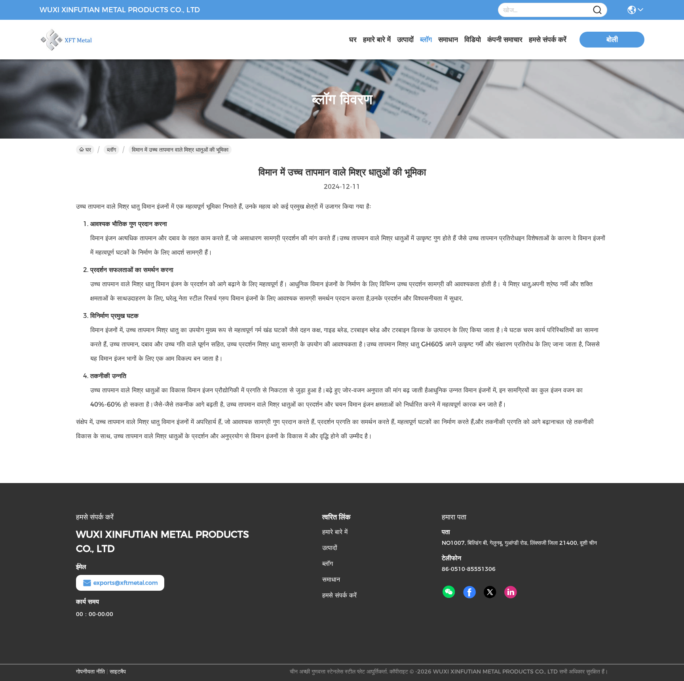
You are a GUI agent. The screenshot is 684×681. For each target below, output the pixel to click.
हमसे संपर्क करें (547, 39)
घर (353, 39)
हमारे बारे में (377, 39)
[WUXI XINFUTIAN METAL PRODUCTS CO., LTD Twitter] (490, 592)
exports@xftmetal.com (125, 582)
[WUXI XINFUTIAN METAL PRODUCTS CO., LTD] (83, 39)
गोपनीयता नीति (90, 671)
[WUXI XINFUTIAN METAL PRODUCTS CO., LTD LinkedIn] (511, 592)
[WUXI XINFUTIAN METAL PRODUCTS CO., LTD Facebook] (469, 592)
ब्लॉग (426, 39)
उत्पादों (405, 39)
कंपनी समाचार (504, 39)
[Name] (597, 10)
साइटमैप (118, 671)
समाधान (448, 39)
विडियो (472, 39)
